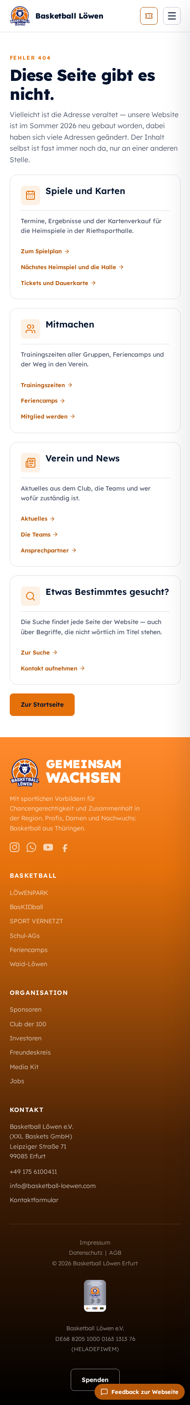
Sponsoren (26, 1009)
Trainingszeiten (43, 384)
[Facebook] (65, 847)
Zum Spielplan (41, 251)
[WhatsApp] (31, 847)
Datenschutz (86, 1252)
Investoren (26, 1038)
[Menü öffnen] (172, 16)
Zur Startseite (42, 704)
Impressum (95, 1242)
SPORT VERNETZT (36, 921)
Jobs (17, 1081)
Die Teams (35, 534)
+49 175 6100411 (33, 1172)
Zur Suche (35, 652)
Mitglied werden (44, 416)
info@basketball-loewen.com (53, 1186)
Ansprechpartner (45, 550)
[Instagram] (14, 847)
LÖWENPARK (29, 893)
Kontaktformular (34, 1200)
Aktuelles (34, 518)
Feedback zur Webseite (145, 1391)
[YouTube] (48, 847)
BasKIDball (26, 907)
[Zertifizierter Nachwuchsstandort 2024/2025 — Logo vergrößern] (95, 1296)
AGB (115, 1252)
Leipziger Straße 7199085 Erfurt (38, 1151)
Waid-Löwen (28, 964)
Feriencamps (39, 400)
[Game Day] (149, 16)
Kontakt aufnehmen (49, 668)
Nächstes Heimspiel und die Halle (68, 266)
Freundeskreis (30, 1052)
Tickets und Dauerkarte (54, 282)
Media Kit (24, 1067)
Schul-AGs (25, 936)
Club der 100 (28, 1024)
